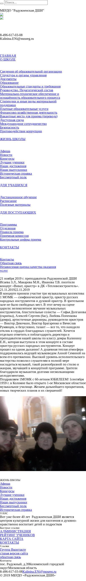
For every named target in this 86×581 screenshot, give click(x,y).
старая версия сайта (14, 553)
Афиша (5, 483)
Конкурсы (7, 491)
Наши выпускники (13, 502)
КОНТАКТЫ (9, 542)
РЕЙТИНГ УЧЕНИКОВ (17, 535)
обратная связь (10, 557)
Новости (6, 487)
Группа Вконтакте (13, 549)
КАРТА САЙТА (11, 539)
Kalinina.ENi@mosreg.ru (39, 571)
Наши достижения (13, 498)
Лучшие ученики (12, 495)
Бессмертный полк (13, 506)
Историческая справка (16, 510)
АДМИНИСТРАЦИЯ (15, 531)
